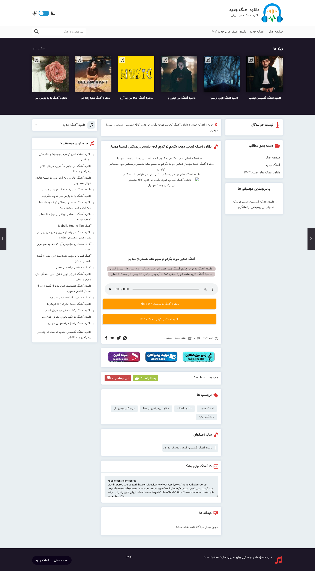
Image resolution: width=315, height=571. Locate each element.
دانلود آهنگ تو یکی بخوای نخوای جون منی (66, 317)
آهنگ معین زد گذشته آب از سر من (70, 297)
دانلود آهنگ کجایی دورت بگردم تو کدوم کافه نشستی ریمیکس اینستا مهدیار (161, 146)
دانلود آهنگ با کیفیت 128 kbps (160, 304)
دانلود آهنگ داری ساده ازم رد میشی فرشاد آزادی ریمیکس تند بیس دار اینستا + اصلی (161, 274)
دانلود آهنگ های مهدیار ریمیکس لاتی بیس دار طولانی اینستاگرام (161, 174)
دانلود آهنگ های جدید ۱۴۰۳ (228, 31)
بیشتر (41, 48)
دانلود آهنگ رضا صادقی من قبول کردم (68, 310)
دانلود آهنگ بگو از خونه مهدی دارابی (69, 323)
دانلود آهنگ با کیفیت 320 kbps (159, 319)
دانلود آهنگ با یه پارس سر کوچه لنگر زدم (66, 196)
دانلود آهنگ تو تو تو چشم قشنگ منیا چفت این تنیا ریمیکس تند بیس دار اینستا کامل (161, 268)
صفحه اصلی (275, 31)
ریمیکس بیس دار (124, 408)
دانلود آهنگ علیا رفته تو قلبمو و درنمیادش (65, 189)
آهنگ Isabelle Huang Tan (74, 226)
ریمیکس (169, 338)
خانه (210, 125)
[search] (36, 32)
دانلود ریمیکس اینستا (156, 408)
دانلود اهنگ (184, 408)
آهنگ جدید (257, 31)
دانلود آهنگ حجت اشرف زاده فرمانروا (69, 304)
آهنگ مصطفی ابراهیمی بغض (73, 267)
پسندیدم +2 (148, 378)
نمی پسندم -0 (120, 378)
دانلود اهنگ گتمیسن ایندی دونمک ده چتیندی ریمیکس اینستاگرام (187, 447)
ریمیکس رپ (206, 416)
